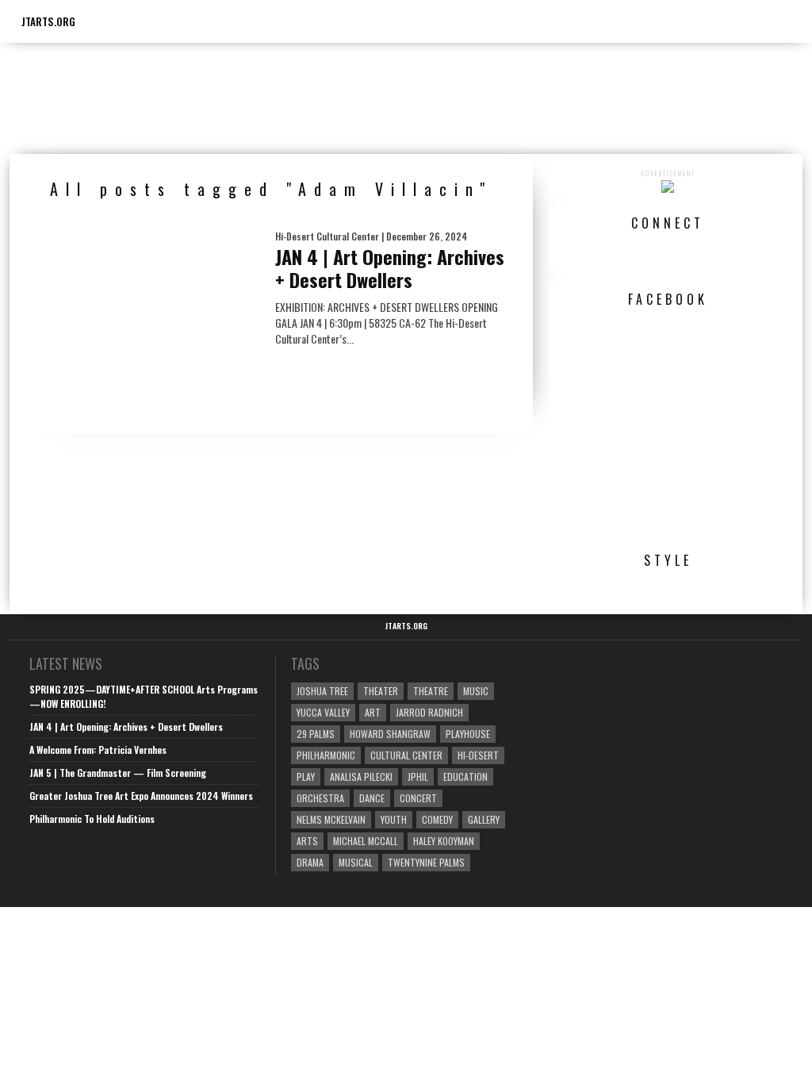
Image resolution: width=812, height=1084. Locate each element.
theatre (430, 691)
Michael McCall (365, 841)
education (465, 776)
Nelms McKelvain (331, 819)
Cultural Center (406, 755)
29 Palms (316, 733)
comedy (437, 819)
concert (418, 798)
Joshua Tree (322, 691)
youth (394, 819)
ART (373, 712)
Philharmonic (326, 755)
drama (310, 862)
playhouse (468, 733)
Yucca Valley (323, 712)
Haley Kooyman (443, 841)
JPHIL (418, 776)
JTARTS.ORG (48, 21)
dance (372, 798)
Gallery (484, 819)
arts (307, 841)
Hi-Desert (478, 755)
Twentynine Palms (426, 862)
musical (356, 862)
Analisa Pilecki (361, 776)
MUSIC (475, 691)
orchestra (320, 798)
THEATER (380, 691)
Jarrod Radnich (429, 712)
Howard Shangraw (390, 733)
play (306, 776)
